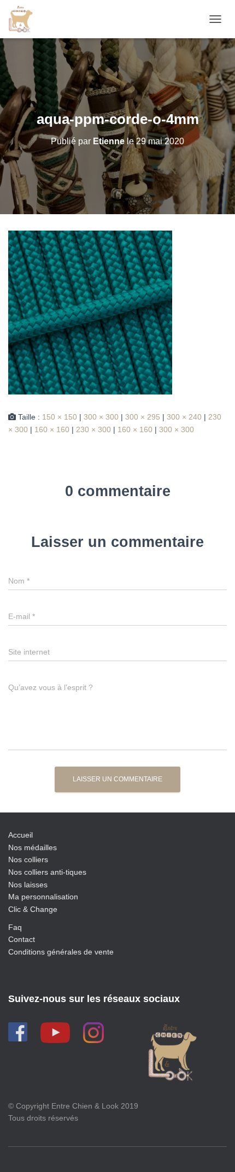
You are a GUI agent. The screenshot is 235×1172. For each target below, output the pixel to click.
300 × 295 (142, 417)
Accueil (20, 835)
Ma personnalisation (43, 896)
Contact (21, 939)
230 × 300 (93, 429)
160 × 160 (51, 429)
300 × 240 (184, 417)
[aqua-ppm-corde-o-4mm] (90, 312)
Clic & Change (32, 909)
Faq (15, 927)
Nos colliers (28, 859)
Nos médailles (32, 847)
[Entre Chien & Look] (24, 19)
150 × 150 (59, 417)
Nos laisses (28, 884)
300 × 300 (101, 417)
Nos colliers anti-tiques (47, 872)
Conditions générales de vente (61, 951)
